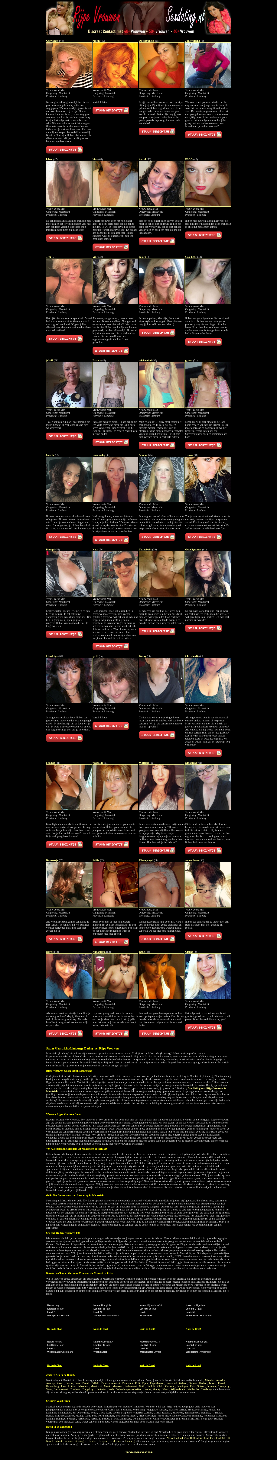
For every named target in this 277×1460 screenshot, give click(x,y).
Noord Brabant (54, 1441)
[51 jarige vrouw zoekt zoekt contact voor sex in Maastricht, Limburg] (208, 406)
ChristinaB (191, 656)
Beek (77, 1383)
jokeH (49, 360)
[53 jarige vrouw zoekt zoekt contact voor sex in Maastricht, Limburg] (115, 906)
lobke (49, 159)
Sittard (200, 1386)
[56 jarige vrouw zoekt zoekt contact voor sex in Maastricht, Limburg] (115, 596)
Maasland (83, 1386)
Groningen (80, 1441)
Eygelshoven (157, 1383)
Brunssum (127, 1383)
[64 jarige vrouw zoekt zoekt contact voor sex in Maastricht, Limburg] (115, 205)
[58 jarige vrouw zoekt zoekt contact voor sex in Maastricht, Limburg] (208, 87)
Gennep (193, 1383)
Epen (145, 1383)
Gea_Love (191, 257)
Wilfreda (144, 762)
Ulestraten (101, 1389)
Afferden (209, 1380)
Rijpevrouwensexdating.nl (138, 1452)
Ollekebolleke (146, 40)
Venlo (148, 1389)
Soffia (96, 860)
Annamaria (99, 951)
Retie (142, 951)
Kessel (221, 1383)
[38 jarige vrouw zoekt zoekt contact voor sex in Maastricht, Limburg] (115, 303)
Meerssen (117, 1386)
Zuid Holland (191, 1438)
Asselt (60, 1383)
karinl (142, 159)
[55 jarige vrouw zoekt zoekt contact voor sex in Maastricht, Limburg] (161, 87)
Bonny (142, 656)
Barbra (97, 360)
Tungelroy (87, 1389)
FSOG (189, 159)
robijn (96, 40)
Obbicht (151, 1386)
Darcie (50, 951)
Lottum (72, 1386)
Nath (95, 549)
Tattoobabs (145, 549)
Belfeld (95, 1383)
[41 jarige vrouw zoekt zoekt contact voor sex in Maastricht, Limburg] (161, 303)
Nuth (141, 1386)
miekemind (145, 360)
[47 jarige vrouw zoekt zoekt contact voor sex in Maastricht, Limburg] (69, 205)
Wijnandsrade (178, 1389)
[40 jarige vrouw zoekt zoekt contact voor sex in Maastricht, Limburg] (208, 205)
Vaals (111, 1389)
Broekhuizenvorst (110, 1383)
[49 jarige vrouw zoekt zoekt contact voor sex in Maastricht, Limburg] (115, 87)
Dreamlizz (191, 762)
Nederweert (131, 1386)
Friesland (68, 1441)
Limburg (130, 1441)
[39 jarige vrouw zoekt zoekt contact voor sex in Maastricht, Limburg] (161, 596)
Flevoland (215, 1438)
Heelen (203, 1383)
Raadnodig (99, 455)
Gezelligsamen (193, 549)
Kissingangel (146, 860)
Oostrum (169, 1386)
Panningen (182, 1386)
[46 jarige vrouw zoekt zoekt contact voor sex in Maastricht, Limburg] (161, 501)
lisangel (50, 549)
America (220, 1380)
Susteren (211, 1386)
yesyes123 (98, 762)
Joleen (142, 257)
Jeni (48, 257)
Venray (156, 1389)
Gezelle (50, 455)
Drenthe (92, 1441)
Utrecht (226, 1438)
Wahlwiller (193, 1389)
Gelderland (115, 1441)
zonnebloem (192, 860)
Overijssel (103, 1441)
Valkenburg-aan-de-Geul (129, 1389)
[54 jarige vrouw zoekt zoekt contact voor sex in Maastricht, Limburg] (115, 702)
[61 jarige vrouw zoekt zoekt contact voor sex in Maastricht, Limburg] (208, 596)
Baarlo (69, 1383)
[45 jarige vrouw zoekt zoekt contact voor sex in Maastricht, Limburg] (208, 702)
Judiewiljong (192, 40)
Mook (107, 1386)
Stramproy (223, 1386)
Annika (143, 455)
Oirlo (160, 1386)
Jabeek (212, 1383)
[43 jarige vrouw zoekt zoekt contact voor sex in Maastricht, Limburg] (208, 303)
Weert (165, 1389)
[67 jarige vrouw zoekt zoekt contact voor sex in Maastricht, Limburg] (69, 906)
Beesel (85, 1383)
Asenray (50, 1383)
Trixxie (189, 455)
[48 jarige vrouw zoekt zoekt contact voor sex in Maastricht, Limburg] (69, 87)
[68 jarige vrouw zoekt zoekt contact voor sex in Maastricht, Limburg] (69, 406)
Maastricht (96, 1386)
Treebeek (75, 1389)
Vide (95, 257)
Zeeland (204, 1438)
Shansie (50, 762)
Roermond (171, 1383)
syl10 (95, 656)
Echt (137, 1383)
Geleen (183, 1383)
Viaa (95, 159)
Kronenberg (52, 1386)
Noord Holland (175, 1438)
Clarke (189, 951)
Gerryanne (52, 40)
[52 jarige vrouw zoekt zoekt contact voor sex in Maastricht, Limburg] (69, 596)
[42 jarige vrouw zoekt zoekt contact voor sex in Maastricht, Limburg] (69, 998)
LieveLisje (52, 656)
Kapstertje (52, 860)
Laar (63, 1386)
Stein (49, 1389)
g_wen (188, 360)
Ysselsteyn (206, 1389)
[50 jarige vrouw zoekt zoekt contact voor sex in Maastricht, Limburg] (161, 205)
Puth (192, 1386)
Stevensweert (61, 1389)
